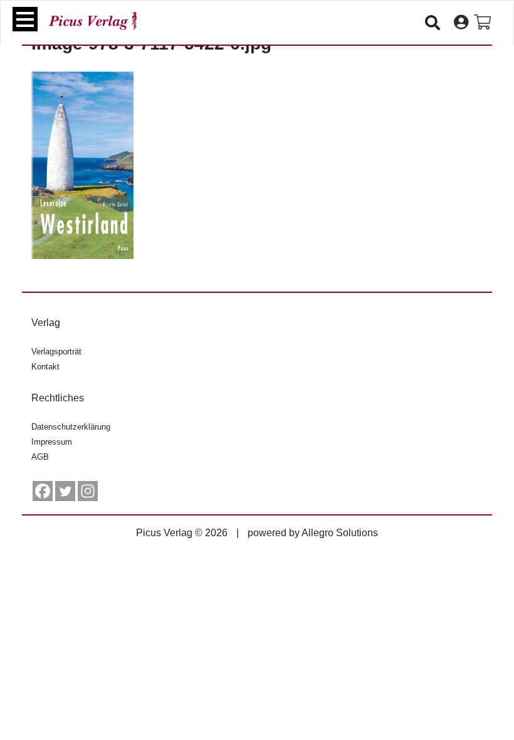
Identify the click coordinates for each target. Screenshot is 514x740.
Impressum (51, 442)
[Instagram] (88, 491)
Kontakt (45, 366)
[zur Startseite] (93, 21)
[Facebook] (43, 491)
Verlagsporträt (56, 351)
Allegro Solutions (340, 532)
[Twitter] (65, 491)
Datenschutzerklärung (70, 426)
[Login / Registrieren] (461, 22)
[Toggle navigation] (25, 19)
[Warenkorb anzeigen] (482, 22)
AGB (40, 457)
